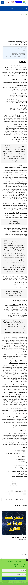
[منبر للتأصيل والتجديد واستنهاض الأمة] (24, 2)
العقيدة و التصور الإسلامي (19, 494)
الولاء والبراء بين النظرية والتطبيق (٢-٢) (17, 473)
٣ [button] (5, 271)
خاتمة (24, 57)
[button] (2, 2)
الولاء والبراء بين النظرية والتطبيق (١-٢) (17, 471)
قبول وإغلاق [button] (5, 581)
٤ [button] (7, 295)
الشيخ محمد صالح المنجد (19, 491)
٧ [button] (11, 381)
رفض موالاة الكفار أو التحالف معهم (18, 53)
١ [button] (11, 160)
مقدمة (23, 50)
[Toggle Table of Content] (23, 48)
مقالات (11, 494)
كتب (16, 539)
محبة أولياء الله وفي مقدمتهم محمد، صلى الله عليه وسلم (15, 56)
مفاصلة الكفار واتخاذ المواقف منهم (18, 54)
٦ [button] (16, 351)
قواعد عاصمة (22, 51)
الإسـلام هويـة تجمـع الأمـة (20, 475)
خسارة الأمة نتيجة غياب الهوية (19, 476)
